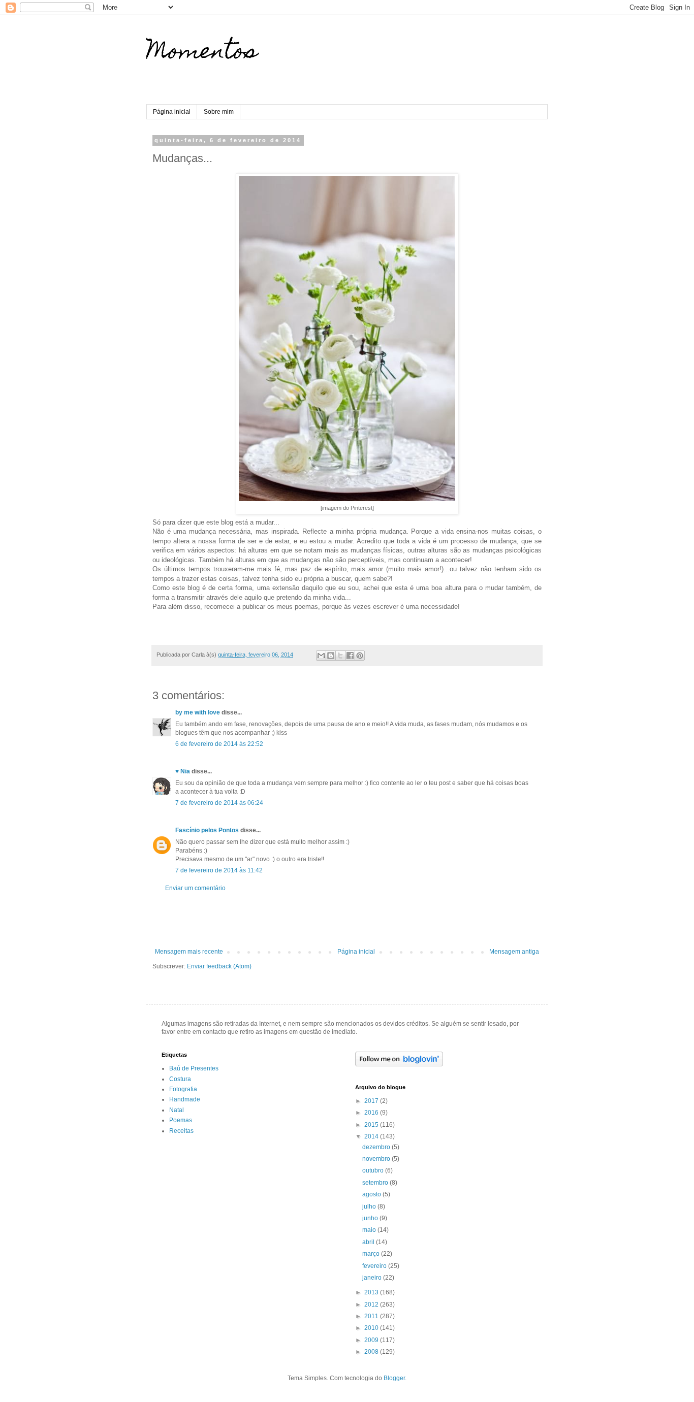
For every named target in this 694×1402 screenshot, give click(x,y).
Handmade (184, 1099)
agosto (372, 1194)
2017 (372, 1100)
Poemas (180, 1120)
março (371, 1253)
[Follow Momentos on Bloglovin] (399, 1064)
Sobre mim (219, 111)
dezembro (377, 1147)
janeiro (372, 1277)
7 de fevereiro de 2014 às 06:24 (219, 802)
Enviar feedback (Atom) (219, 966)
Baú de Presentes (193, 1068)
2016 (372, 1112)
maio (369, 1229)
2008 (372, 1351)
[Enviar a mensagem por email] (321, 655)
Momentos (202, 53)
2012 (372, 1304)
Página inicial (172, 111)
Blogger (394, 1378)
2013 (372, 1292)
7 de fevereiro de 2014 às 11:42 (219, 870)
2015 (372, 1124)
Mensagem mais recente (189, 951)
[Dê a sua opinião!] (331, 655)
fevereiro (375, 1265)
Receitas (181, 1130)
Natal (176, 1110)
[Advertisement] (347, 920)
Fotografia (183, 1089)
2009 (372, 1340)
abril (369, 1242)
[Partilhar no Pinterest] (360, 655)
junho (371, 1218)
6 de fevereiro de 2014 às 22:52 (219, 743)
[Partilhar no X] (340, 655)
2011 (372, 1316)
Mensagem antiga (514, 951)
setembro (376, 1182)
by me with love (197, 712)
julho (369, 1206)
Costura (180, 1079)
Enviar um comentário (195, 888)
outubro (373, 1170)
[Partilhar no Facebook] (350, 655)
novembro (377, 1158)
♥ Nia (182, 771)
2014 (372, 1136)
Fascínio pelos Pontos (207, 830)
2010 (372, 1327)
